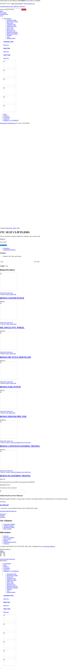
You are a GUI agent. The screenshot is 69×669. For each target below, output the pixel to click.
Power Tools (10, 29)
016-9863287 (4, 505)
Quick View (3, 293)
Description (6, 248)
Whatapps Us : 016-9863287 (11, 120)
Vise (7, 413)
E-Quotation (6, 117)
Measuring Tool (11, 30)
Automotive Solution (8, 527)
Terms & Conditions (8, 537)
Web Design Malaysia (49, 546)
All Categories (7, 18)
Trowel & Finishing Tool (17, 442)
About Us (6, 116)
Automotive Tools (11, 20)
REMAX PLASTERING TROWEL (15, 476)
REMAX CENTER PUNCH (12, 298)
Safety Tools (10, 27)
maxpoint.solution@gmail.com (8, 511)
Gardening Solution (8, 525)
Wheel (7, 324)
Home (5, 114)
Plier (11, 123)
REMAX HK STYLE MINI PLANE (15, 357)
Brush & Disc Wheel (12, 21)
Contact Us (6, 119)
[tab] (36, 248)
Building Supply (11, 38)
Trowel (8, 442)
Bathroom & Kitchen (12, 33)
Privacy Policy (7, 539)
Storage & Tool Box (12, 32)
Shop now (6, 45)
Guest (7, 559)
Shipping (5, 540)
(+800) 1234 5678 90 (16, 3)
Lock (8, 36)
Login (1, 551)
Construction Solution (9, 524)
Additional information (9, 249)
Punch (7, 294)
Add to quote (3, 245)
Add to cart (10, 293)
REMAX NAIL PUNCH (10, 387)
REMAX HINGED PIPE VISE (13, 416)
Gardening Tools (11, 24)
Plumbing (9, 35)
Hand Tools (10, 23)
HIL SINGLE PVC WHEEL (12, 327)
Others (13, 123)
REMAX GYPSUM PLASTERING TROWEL (20, 446)
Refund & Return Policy (9, 542)
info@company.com (29, 3)
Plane (7, 353)
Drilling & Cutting (11, 26)
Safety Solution (7, 529)
